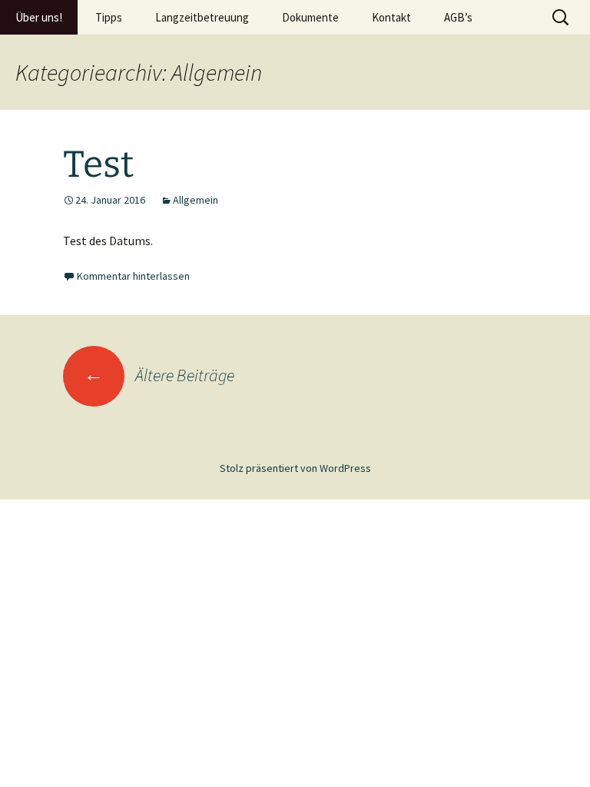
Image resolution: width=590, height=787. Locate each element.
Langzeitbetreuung (202, 17)
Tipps (108, 17)
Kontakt (391, 17)
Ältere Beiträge (159, 375)
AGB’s (458, 17)
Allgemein (195, 200)
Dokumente (310, 17)
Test (98, 164)
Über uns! (38, 17)
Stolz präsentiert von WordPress (295, 468)
